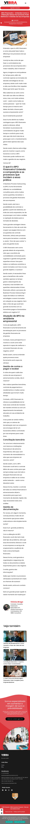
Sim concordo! (9, 821)
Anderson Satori (16, 808)
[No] (28, 819)
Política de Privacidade (20, 821)
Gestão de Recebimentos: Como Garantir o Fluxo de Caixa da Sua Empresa (13, 645)
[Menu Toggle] (25, 3)
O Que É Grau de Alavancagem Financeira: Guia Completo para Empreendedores (13, 680)
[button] (1, 810)
